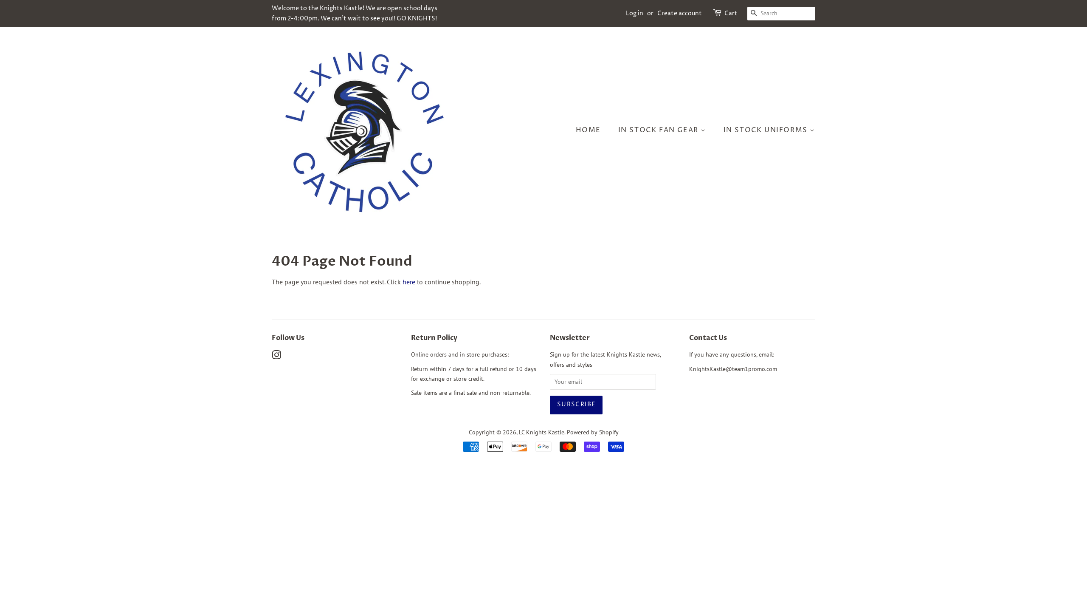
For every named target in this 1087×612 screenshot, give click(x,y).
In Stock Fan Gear (659, 130)
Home (588, 130)
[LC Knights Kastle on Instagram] (276, 356)
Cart (731, 13)
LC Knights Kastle (541, 432)
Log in (634, 13)
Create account (679, 13)
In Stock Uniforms (767, 130)
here (409, 282)
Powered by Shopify (593, 432)
